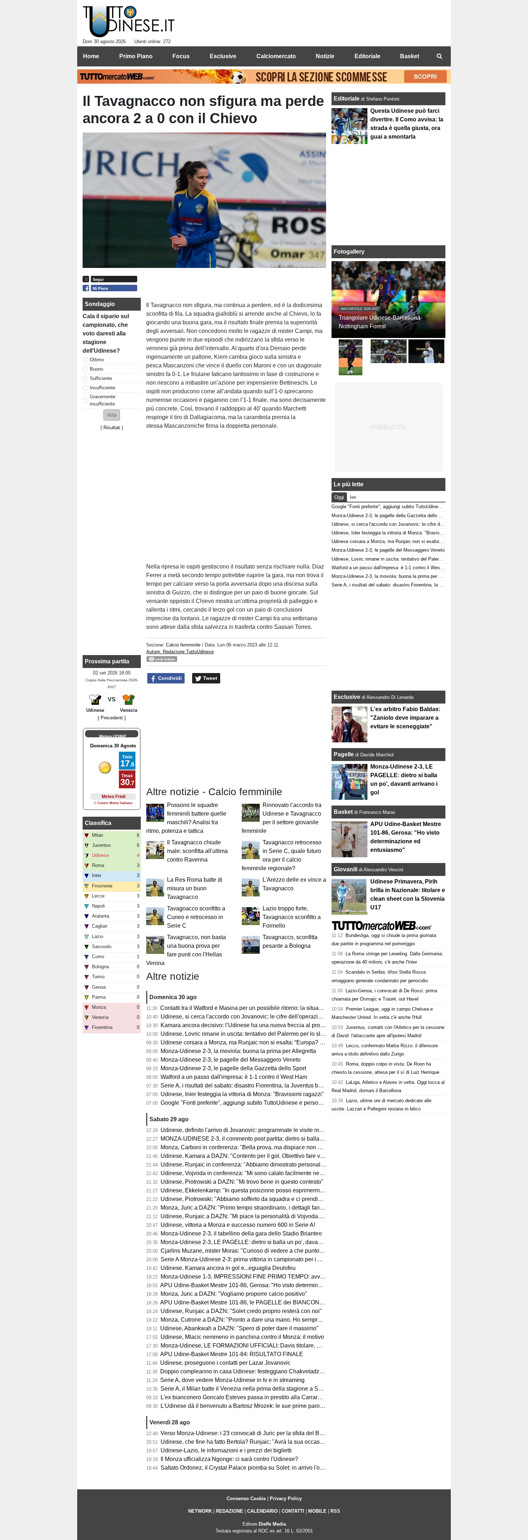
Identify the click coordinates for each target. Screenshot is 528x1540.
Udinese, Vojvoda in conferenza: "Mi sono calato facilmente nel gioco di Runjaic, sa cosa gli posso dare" (293, 1173)
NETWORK (200, 1511)
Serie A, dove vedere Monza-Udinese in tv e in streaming (232, 1380)
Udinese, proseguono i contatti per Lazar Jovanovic (225, 1363)
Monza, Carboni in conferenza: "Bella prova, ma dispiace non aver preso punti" (261, 1147)
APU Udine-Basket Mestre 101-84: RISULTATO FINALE (231, 1354)
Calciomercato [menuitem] (276, 56)
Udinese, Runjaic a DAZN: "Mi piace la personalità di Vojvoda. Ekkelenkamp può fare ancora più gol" (289, 1216)
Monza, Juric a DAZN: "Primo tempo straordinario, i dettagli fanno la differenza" (261, 1208)
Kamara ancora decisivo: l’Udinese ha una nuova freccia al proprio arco (251, 1025)
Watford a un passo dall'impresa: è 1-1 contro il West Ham (234, 1077)
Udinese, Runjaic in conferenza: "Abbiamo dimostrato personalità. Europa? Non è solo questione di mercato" (299, 1164)
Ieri (353, 497)
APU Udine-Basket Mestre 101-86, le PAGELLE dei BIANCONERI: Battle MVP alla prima (273, 1302)
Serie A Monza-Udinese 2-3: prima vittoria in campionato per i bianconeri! (253, 1259)
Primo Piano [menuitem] (136, 56)
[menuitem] (439, 56)
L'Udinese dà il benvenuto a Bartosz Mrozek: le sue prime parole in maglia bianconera (270, 1406)
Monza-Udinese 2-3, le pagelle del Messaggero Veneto (231, 1060)
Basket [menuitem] (409, 56)
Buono (96, 369)
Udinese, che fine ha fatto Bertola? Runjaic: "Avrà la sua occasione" (247, 1442)
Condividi (169, 678)
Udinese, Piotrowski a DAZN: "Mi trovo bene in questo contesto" (242, 1182)
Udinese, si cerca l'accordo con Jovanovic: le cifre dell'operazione (244, 1016)
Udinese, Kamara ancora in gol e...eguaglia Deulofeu (228, 1268)
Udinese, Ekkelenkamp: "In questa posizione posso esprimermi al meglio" (254, 1190)
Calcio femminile (183, 645)
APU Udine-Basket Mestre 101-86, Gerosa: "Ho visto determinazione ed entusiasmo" (268, 1285)
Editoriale (347, 99)
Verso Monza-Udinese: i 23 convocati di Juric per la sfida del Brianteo (249, 1433)
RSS (335, 1511)
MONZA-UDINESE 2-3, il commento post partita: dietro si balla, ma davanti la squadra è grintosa (283, 1139)
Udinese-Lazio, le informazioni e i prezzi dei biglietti (226, 1450)
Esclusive (347, 697)
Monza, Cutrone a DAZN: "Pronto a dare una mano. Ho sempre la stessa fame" (261, 1320)
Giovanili (345, 869)
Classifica (98, 823)
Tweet (209, 678)
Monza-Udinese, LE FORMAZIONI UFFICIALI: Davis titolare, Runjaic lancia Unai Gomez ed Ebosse (288, 1345)
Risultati (111, 427)
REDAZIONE (229, 1511)
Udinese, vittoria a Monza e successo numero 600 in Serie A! (238, 1225)
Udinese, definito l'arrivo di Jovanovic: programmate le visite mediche (248, 1130)
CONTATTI (293, 1511)
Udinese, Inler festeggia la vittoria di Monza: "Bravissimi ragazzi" (242, 1094)
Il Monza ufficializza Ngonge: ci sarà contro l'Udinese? (229, 1459)
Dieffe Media (272, 1524)
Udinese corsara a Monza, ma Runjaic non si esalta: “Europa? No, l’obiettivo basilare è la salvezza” (287, 1042)
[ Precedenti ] (112, 717)
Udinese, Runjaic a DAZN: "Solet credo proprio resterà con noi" (241, 1311)
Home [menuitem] (91, 56)
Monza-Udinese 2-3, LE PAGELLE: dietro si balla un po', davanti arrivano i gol (259, 1242)
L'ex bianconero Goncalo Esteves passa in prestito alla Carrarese (244, 1397)
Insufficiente (102, 387)
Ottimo (97, 359)
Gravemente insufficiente (102, 400)
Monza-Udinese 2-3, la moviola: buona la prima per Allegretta (238, 1051)
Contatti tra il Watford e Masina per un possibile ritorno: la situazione (246, 1008)
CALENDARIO (262, 1511)
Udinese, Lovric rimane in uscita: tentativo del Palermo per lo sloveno (248, 1034)
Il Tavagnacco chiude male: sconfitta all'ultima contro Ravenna (197, 851)
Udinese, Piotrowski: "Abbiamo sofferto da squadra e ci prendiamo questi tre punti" (265, 1199)
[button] (111, 415)
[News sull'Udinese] (129, 22)
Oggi (339, 497)
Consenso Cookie (246, 1498)
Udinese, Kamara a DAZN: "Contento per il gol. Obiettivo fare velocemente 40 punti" (267, 1156)
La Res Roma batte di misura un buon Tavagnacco (194, 888)
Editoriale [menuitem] (367, 56)
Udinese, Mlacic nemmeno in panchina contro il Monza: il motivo (242, 1337)
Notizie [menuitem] (325, 56)
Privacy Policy (286, 1498)
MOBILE (317, 1511)
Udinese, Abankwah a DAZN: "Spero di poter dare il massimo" (239, 1328)
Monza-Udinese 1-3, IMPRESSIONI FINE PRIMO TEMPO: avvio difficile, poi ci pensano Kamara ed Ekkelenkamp (305, 1277)
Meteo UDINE (112, 736)
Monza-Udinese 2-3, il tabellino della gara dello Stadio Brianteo (241, 1233)
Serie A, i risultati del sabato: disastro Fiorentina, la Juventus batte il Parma (255, 1085)
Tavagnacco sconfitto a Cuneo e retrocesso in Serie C (196, 917)
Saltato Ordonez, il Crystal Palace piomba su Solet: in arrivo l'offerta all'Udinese (261, 1468)
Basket (343, 812)
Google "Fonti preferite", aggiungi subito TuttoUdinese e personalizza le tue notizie (265, 1103)
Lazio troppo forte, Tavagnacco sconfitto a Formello (292, 917)
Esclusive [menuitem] (223, 56)
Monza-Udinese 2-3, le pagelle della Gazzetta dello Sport (233, 1068)
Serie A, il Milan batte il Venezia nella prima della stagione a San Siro (249, 1389)
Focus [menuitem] (181, 56)
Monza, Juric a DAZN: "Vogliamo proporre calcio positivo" (234, 1294)
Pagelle (344, 754)
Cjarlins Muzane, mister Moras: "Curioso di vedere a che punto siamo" (249, 1251)
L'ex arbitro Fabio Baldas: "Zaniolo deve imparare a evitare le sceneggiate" (405, 717)
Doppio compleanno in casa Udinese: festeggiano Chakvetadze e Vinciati (254, 1371)
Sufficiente (101, 378)
